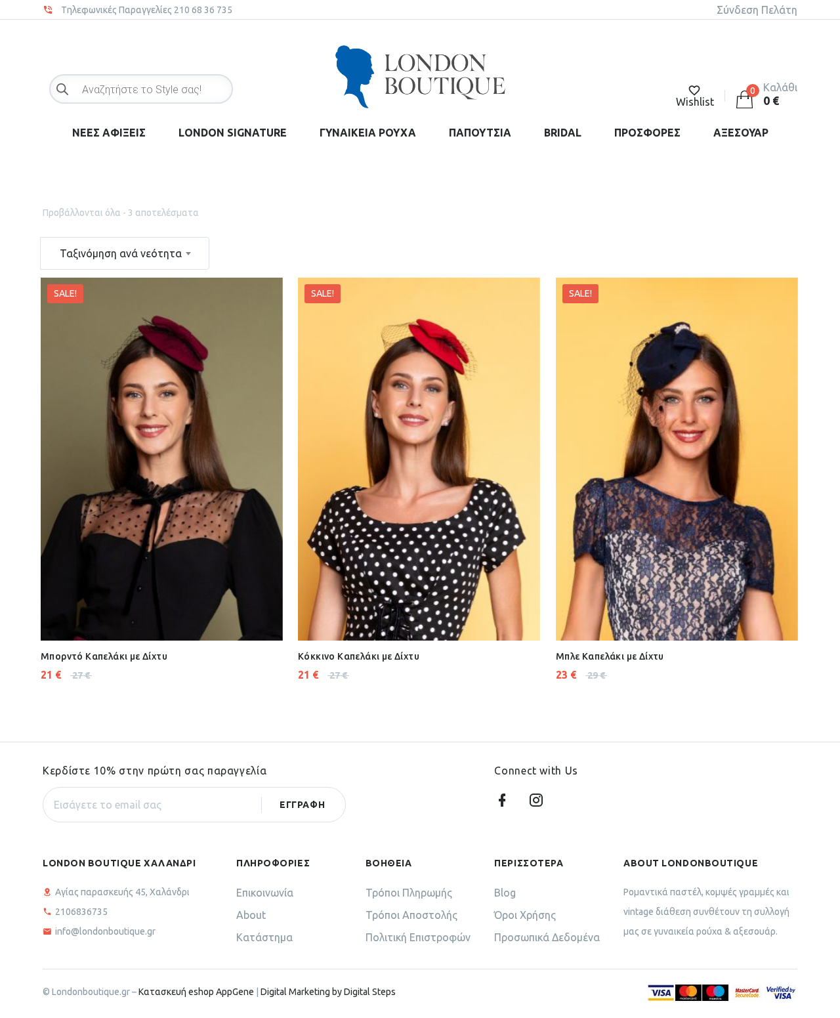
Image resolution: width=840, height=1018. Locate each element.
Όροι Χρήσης (525, 915)
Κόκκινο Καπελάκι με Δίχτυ (358, 656)
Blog (505, 893)
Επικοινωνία (264, 893)
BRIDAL (562, 132)
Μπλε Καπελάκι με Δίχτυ (610, 656)
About (251, 915)
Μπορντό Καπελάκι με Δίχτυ (104, 656)
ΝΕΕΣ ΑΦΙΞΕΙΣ (109, 132)
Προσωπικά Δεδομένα (547, 937)
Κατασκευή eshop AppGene (196, 991)
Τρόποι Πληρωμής (409, 893)
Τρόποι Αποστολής (411, 915)
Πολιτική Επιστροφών (418, 937)
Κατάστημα (264, 937)
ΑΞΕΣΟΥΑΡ (740, 132)
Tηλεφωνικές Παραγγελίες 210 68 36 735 (146, 10)
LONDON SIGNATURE (232, 132)
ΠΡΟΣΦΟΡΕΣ (647, 132)
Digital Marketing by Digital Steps (328, 991)
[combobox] (124, 253)
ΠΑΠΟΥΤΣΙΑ (480, 132)
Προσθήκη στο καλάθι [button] (128, 608)
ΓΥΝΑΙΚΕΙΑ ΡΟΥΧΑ (368, 132)
